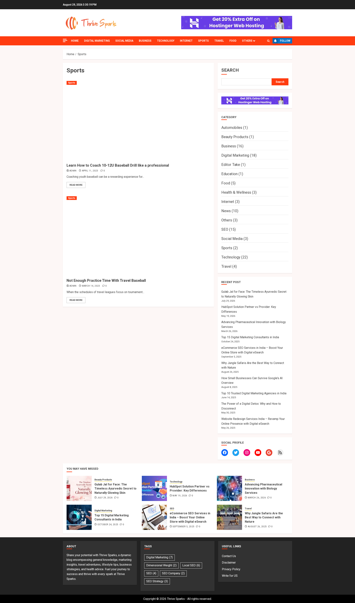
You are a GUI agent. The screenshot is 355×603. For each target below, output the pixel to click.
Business (145, 40)
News (226, 211)
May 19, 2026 (180, 495)
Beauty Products (234, 137)
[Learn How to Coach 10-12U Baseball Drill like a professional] (138, 120)
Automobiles (231, 127)
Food (232, 40)
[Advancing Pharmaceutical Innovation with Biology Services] (229, 488)
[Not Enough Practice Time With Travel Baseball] (138, 235)
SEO (224, 229)
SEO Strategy (157, 581)
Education (229, 174)
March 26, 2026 (257, 497)
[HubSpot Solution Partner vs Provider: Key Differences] (154, 488)
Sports (203, 40)
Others (247, 40)
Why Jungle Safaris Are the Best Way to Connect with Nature (264, 517)
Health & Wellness (236, 192)
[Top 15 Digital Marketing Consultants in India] (79, 517)
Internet (186, 40)
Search (230, 70)
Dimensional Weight (161, 565)
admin (73, 170)
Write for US (230, 575)
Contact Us (229, 556)
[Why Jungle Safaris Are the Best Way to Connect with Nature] (229, 517)
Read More (76, 185)
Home (75, 40)
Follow (285, 40)
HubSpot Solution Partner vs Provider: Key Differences (189, 488)
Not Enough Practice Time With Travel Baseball (106, 280)
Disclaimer (229, 562)
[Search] (268, 40)
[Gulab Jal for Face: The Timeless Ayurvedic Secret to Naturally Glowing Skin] (79, 488)
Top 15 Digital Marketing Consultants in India (250, 337)
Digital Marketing (97, 40)
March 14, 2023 (91, 286)
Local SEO (191, 565)
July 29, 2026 (105, 497)
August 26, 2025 (257, 526)
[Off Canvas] (65, 40)
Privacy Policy (231, 569)
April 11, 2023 (90, 170)
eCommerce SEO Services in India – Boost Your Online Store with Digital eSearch (190, 517)
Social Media (124, 40)
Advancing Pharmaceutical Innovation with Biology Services (263, 489)
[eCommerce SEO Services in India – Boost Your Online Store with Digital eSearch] (154, 517)
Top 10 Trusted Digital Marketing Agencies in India (253, 393)
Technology (165, 40)
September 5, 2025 (183, 526)
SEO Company (173, 573)
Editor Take (230, 164)
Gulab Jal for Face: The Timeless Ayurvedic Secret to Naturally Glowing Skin (115, 489)
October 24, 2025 (107, 524)
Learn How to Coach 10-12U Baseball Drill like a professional (118, 165)
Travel (219, 40)
